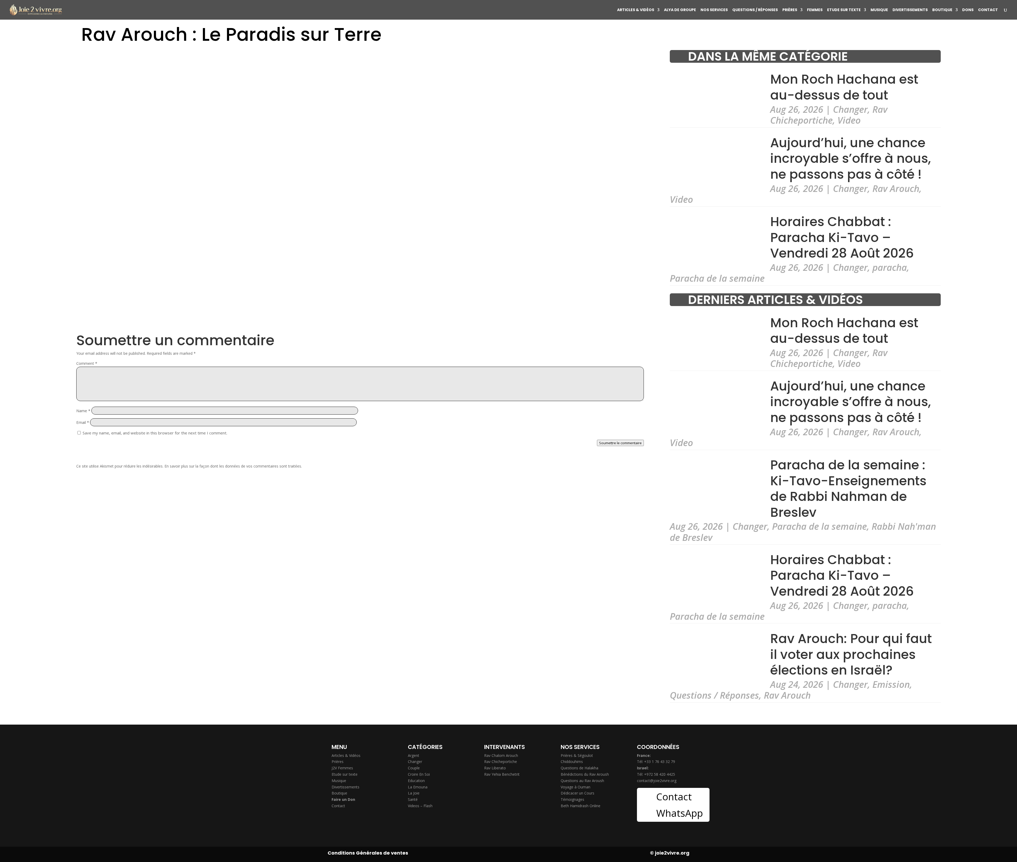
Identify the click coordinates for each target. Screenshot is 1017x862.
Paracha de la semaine (717, 278)
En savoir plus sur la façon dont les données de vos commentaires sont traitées (232, 466)
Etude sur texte (844, 10)
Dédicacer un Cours (577, 793)
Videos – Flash (420, 805)
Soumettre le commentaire (620, 443)
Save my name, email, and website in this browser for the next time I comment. (155, 433)
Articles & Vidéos (635, 10)
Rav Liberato (495, 767)
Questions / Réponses (755, 10)
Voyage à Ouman (575, 786)
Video (849, 120)
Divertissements (910, 10)
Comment (86, 363)
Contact (988, 10)
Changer (850, 109)
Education (416, 780)
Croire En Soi (419, 774)
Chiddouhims (572, 761)
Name (83, 410)
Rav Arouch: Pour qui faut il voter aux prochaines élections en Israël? (851, 654)
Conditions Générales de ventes (368, 853)
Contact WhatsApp (679, 805)
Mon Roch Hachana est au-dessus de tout (844, 87)
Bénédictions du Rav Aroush (585, 774)
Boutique (942, 10)
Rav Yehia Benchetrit (502, 774)
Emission (891, 684)
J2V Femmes (342, 767)
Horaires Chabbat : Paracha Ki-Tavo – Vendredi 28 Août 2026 (842, 237)
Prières (789, 10)
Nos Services (714, 10)
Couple (414, 767)
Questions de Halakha (579, 767)
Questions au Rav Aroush (582, 780)
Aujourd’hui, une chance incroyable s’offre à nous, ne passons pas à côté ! (850, 158)
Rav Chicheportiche (828, 114)
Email (82, 422)
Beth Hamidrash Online (580, 805)
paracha (889, 267)
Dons (968, 10)
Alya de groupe (680, 10)
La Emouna (417, 786)
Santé (413, 799)
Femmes (815, 10)
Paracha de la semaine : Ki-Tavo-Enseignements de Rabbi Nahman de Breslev (848, 488)
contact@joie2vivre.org (656, 780)
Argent (413, 755)
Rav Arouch (895, 188)
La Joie (414, 793)
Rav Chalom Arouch (501, 755)
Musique (879, 10)
